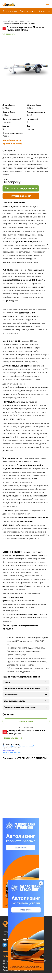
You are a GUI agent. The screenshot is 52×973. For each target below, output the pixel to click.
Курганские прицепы (11, 744)
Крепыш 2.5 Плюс (12, 143)
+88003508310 (8, 750)
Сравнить (10, 34)
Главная (6, 21)
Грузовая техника (28, 11)
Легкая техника (10, 11)
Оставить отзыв (26, 721)
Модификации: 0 (12, 140)
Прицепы (29, 21)
